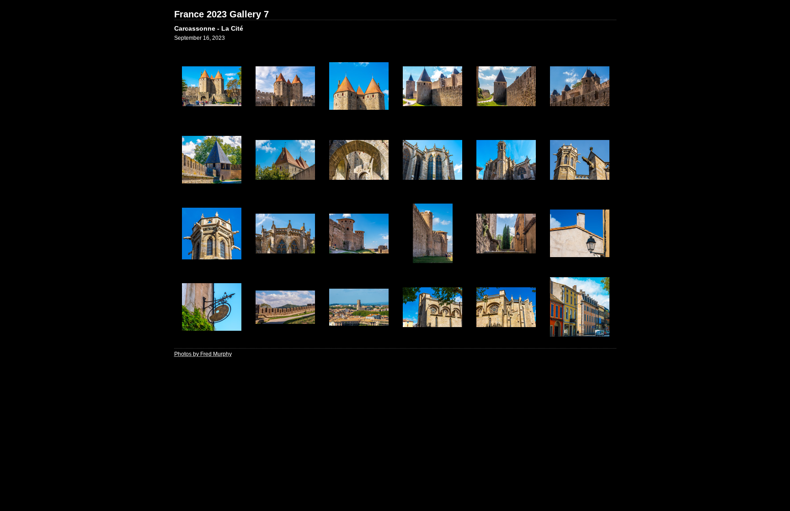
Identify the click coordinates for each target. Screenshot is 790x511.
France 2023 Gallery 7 (221, 14)
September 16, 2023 (199, 38)
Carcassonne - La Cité (208, 28)
